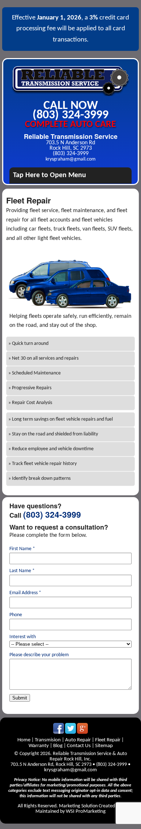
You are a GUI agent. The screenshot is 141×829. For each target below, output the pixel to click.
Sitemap (104, 746)
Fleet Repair (107, 740)
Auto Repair (78, 740)
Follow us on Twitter (70, 728)
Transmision (48, 740)
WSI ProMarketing (86, 811)
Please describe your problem (39, 655)
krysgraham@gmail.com (70, 159)
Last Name (22, 571)
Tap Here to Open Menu (49, 175)
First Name (22, 549)
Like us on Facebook (58, 728)
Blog (58, 746)
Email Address (25, 593)
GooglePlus (82, 728)
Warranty (39, 746)
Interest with (22, 637)
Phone (15, 615)
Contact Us (79, 746)
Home (24, 740)
